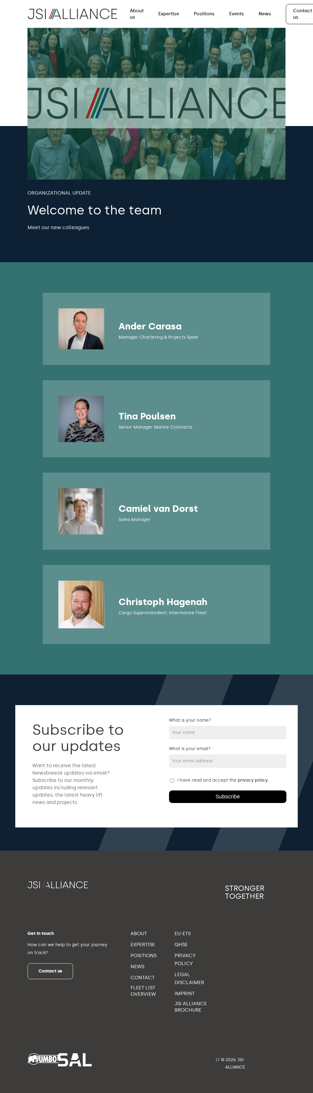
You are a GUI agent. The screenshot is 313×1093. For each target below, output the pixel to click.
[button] (50, 971)
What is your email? (190, 748)
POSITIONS (143, 955)
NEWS (137, 966)
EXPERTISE (143, 944)
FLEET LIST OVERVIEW (143, 991)
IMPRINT (185, 993)
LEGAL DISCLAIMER (189, 978)
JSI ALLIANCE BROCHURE (191, 1007)
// (217, 1059)
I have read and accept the (223, 780)
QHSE (181, 944)
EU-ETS (183, 933)
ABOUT (139, 933)
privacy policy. (253, 780)
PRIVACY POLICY (185, 959)
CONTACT (143, 977)
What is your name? (190, 720)
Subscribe (227, 797)
